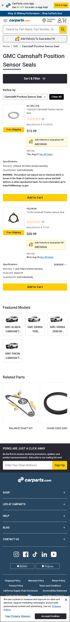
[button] (35, 5)
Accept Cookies (50, 616)
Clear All (57, 96)
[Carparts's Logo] (20, 20)
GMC (15, 46)
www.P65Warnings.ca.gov (15, 185)
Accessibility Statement (55, 591)
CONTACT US (11, 539)
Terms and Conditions (50, 585)
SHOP (6, 492)
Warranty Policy (36, 580)
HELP (6, 515)
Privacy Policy (16, 585)
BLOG (6, 527)
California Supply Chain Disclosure (20, 591)
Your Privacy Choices (17, 616)
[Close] (66, 600)
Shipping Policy (12, 580)
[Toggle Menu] (5, 20)
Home (6, 46)
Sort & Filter (32, 78)
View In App (61, 5)
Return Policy (58, 580)
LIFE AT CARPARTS (14, 504)
